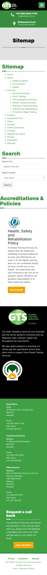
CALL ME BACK (23, 545)
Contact (11, 130)
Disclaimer (12, 140)
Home (10, 74)
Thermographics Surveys (24, 99)
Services (11, 90)
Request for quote (16, 133)
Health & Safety (20, 80)
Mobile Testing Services (24, 102)
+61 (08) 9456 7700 (26, 13)
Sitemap (11, 143)
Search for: (7, 161)
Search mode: (9, 172)
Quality (15, 87)
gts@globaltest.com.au (26, 16)
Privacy (10, 137)
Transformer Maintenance (25, 109)
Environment (18, 84)
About (10, 77)
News (10, 121)
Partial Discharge (20, 93)
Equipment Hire (14, 118)
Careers (11, 124)
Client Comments (15, 127)
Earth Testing (19, 96)
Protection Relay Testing (24, 112)
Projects (11, 115)
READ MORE (16, 290)
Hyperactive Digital (26, 568)
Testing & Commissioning (24, 105)
